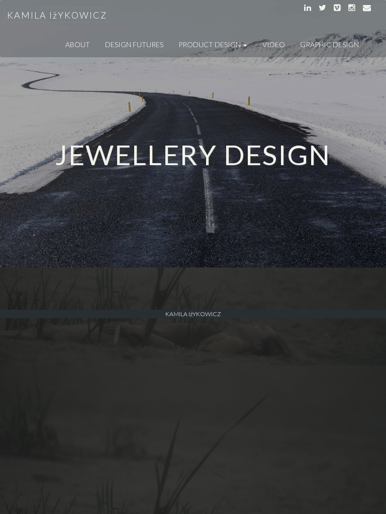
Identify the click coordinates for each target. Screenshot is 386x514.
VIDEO (273, 44)
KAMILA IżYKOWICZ (57, 15)
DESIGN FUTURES (134, 44)
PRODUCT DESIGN (210, 44)
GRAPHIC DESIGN (329, 44)
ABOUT (77, 44)
